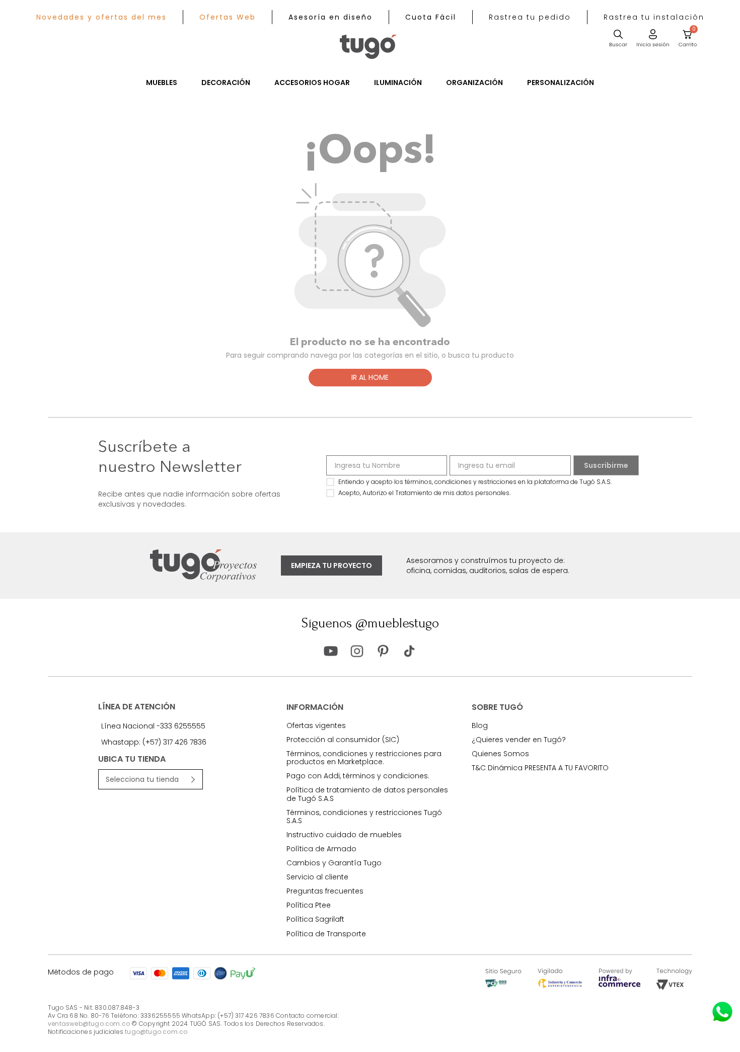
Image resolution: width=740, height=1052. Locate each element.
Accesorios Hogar (312, 82)
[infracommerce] (619, 984)
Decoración (225, 82)
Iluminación (398, 82)
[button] (530, 17)
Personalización (560, 82)
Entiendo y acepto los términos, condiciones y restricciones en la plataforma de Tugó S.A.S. (475, 481)
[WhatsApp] (722, 1011)
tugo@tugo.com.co (156, 1031)
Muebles (161, 82)
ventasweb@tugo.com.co (89, 1023)
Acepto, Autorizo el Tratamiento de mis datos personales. (424, 493)
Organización (474, 82)
